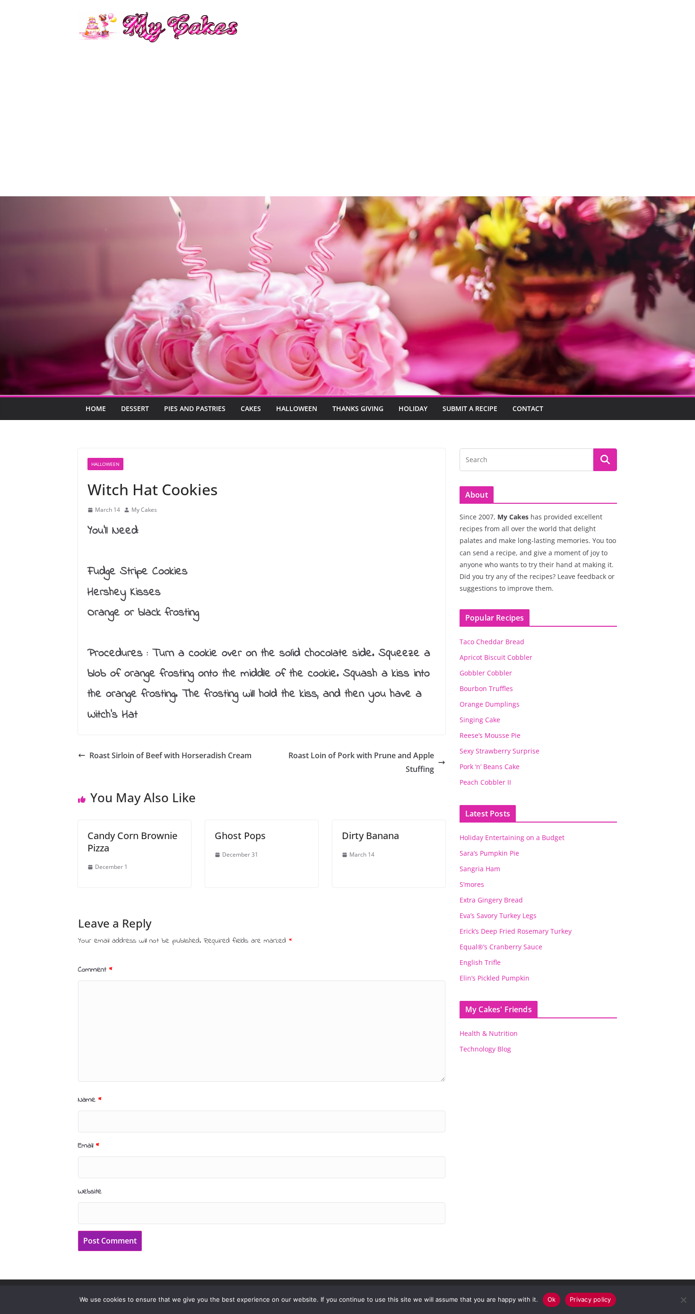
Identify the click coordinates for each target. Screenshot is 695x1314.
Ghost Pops (240, 835)
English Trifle (480, 962)
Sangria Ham (480, 868)
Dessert (135, 408)
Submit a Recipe (470, 408)
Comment (95, 969)
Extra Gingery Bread (491, 899)
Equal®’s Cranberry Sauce (501, 946)
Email (88, 1145)
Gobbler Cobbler (486, 672)
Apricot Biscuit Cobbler (496, 657)
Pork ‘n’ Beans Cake (490, 766)
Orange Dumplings (490, 704)
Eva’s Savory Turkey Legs (498, 915)
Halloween (296, 408)
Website (90, 1191)
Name (90, 1099)
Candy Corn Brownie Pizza (132, 841)
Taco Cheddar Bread (492, 641)
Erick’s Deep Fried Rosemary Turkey (516, 931)
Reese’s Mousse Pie (490, 735)
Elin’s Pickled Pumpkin (495, 977)
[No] (683, 1300)
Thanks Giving (357, 408)
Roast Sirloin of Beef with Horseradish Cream (170, 755)
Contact (528, 408)
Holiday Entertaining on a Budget (512, 837)
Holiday (413, 408)
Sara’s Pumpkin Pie (489, 853)
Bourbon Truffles (486, 688)
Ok (551, 1299)
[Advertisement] (347, 125)
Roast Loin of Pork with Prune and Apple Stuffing (361, 762)
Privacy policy (590, 1299)
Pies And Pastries (195, 408)
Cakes (251, 408)
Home (96, 408)
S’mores (472, 884)
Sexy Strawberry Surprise (499, 750)
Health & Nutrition (489, 1033)
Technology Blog (485, 1048)
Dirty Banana (370, 835)
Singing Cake (480, 719)
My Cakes (144, 510)
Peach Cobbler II (485, 782)
